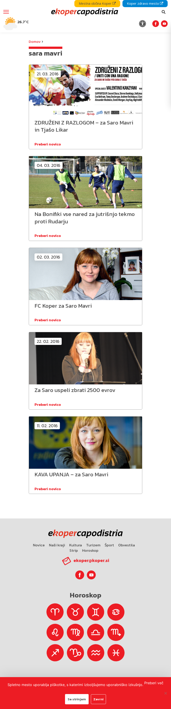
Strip (73, 550)
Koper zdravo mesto (143, 3)
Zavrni (98, 699)
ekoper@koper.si (91, 560)
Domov (35, 41)
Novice (39, 545)
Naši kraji (57, 545)
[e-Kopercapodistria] (84, 12)
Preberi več (153, 683)
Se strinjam (77, 699)
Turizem (93, 545)
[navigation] (85, 16)
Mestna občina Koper (95, 3)
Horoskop (90, 550)
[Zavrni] (165, 693)
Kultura (75, 545)
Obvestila (126, 545)
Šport (109, 545)
